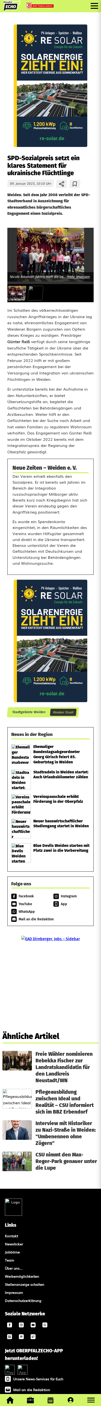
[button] (91, 1400)
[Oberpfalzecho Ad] (40, 6)
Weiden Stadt (63, 712)
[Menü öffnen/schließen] (94, 6)
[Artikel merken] (75, 184)
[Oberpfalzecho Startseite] (11, 9)
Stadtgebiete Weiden (28, 712)
